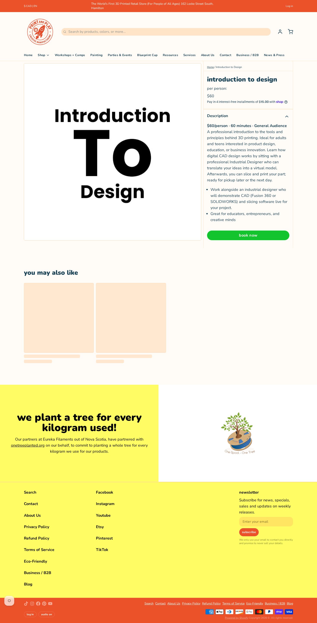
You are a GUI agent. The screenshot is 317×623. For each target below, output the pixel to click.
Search (30, 492)
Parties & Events (120, 55)
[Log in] (278, 31)
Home (28, 55)
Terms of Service (39, 549)
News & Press (274, 55)
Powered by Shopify (236, 618)
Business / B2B (247, 55)
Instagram (105, 503)
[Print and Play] (40, 32)
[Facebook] (38, 603)
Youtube (103, 515)
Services (189, 55)
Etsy (100, 526)
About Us (208, 55)
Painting (96, 55)
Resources (170, 55)
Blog (28, 584)
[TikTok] (26, 603)
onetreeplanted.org (28, 445)
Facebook (104, 492)
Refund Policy (36, 538)
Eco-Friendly (35, 561)
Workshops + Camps (70, 55)
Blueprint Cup (147, 55)
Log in (289, 6)
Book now (248, 235)
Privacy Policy (36, 526)
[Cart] (288, 31)
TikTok (102, 549)
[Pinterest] (44, 603)
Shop (41, 55)
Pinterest (104, 538)
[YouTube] (50, 603)
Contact (225, 55)
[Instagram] (32, 603)
